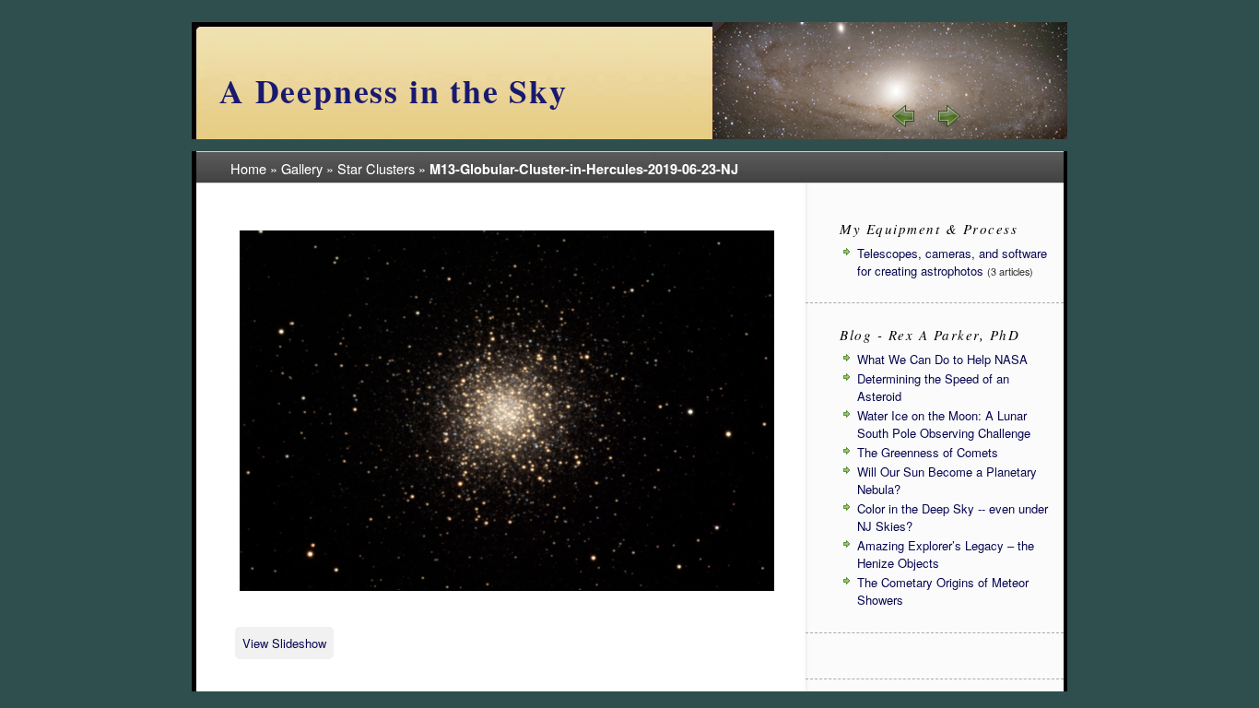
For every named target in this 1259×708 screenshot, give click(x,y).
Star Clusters (376, 168)
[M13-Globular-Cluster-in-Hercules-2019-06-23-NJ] (507, 588)
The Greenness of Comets (927, 452)
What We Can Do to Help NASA (942, 359)
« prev (904, 116)
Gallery (302, 168)
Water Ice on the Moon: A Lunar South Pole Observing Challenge (943, 424)
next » (948, 116)
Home (248, 168)
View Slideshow (284, 643)
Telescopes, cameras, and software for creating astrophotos (952, 261)
